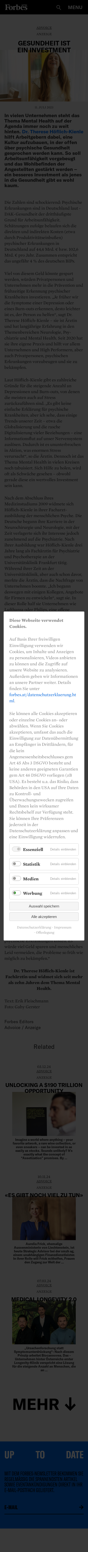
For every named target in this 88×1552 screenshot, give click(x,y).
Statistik (31, 864)
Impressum (62, 927)
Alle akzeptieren (44, 917)
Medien (31, 879)
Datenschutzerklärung (34, 927)
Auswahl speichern (44, 906)
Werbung (32, 893)
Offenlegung (45, 932)
